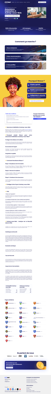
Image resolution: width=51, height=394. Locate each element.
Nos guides (27, 388)
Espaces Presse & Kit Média (30, 390)
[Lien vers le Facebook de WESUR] (8, 389)
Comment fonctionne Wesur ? (10, 118)
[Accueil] (8, 2)
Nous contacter (28, 389)
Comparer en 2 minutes (42, 2)
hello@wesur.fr (7, 381)
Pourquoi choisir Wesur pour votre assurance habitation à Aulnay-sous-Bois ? (17, 116)
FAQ (7, 121)
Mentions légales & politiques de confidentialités (33, 391)
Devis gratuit (39, 118)
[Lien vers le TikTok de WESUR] (15, 389)
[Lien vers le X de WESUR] (18, 389)
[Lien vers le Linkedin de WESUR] (13, 389)
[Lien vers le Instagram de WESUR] (10, 389)
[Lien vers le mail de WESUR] (6, 389)
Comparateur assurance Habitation (31, 379)
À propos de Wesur (29, 387)
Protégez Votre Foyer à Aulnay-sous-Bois (12, 119)
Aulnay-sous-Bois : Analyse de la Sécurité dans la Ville (14, 122)
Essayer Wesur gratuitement (36, 100)
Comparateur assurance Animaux (31, 381)
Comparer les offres (9, 367)
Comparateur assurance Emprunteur (31, 382)
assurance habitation (28, 129)
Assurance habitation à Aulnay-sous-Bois (12, 115)
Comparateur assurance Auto (30, 380)
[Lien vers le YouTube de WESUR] (20, 389)
